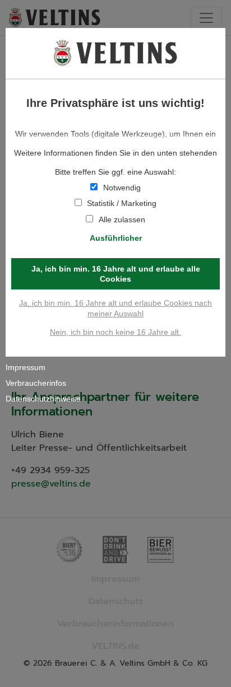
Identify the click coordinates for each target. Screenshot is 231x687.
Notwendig (122, 187)
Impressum (25, 367)
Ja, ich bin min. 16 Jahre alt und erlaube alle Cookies (115, 273)
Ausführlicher (116, 237)
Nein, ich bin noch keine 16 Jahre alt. (115, 332)
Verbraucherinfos (36, 382)
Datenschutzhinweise (43, 398)
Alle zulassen (122, 219)
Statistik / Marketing (121, 203)
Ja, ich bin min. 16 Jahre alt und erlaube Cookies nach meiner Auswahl (115, 307)
